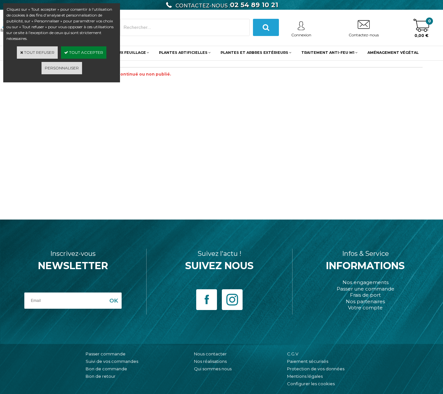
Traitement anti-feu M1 (327, 52)
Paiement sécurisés (307, 361)
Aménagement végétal (393, 52)
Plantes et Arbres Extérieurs (254, 52)
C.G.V (292, 353)
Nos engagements (365, 282)
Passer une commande (365, 289)
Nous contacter (210, 353)
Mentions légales (305, 376)
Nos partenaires (365, 301)
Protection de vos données (315, 368)
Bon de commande (106, 368)
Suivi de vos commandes (112, 361)
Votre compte (365, 307)
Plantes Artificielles (183, 52)
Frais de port (365, 295)
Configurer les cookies (311, 383)
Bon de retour (100, 376)
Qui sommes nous (213, 368)
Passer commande (106, 353)
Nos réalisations (210, 361)
